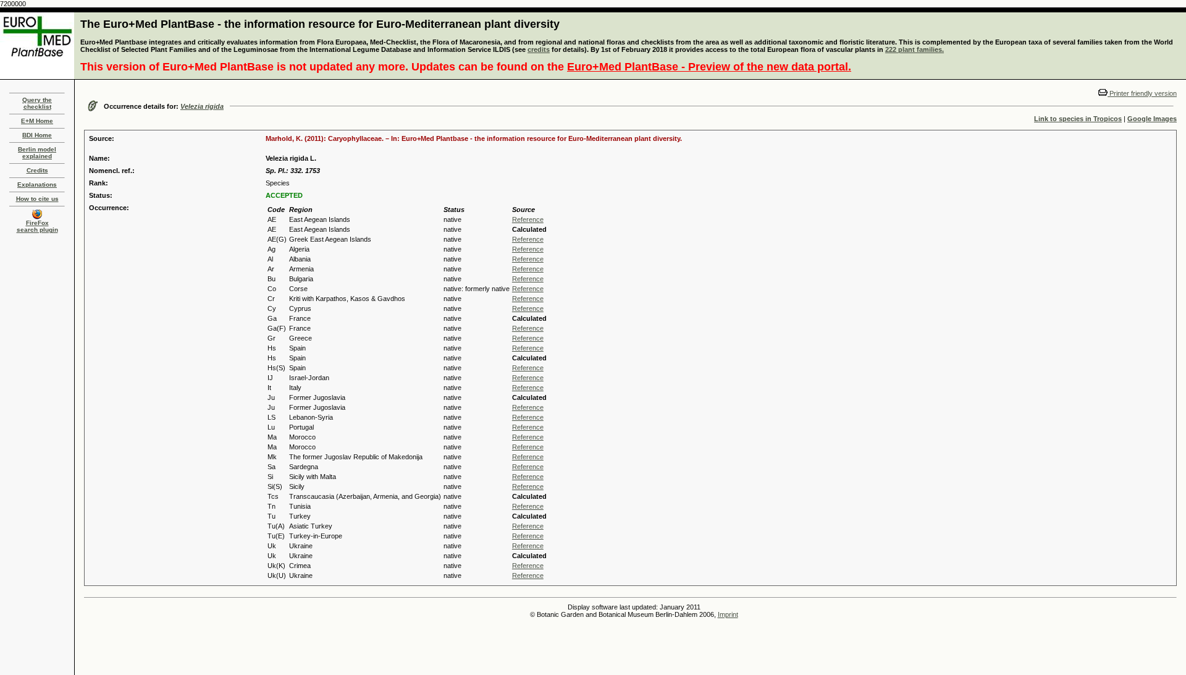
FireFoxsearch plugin (37, 226)
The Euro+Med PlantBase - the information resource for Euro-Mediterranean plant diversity (320, 24)
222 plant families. (914, 49)
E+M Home (37, 120)
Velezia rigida (202, 106)
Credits (37, 170)
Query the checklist (37, 103)
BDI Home (37, 135)
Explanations (37, 184)
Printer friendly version (1142, 93)
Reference (528, 219)
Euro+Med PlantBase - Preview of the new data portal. (709, 67)
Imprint (728, 614)
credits (539, 49)
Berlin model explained (37, 152)
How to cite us (37, 198)
